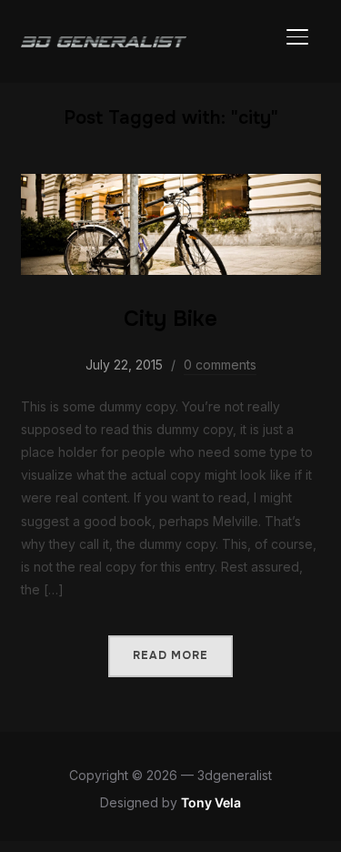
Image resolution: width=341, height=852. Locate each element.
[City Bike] (171, 185)
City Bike (170, 318)
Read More (170, 655)
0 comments (220, 364)
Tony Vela (211, 802)
